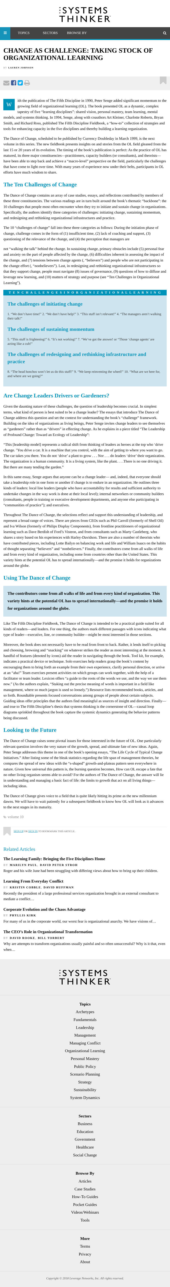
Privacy (85, 1254)
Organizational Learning (85, 1051)
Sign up (18, 831)
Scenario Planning (85, 1074)
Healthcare (85, 1147)
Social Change (85, 1155)
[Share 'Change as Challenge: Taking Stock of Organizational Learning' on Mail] (6, 83)
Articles (85, 1181)
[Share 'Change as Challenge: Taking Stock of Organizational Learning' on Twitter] (20, 83)
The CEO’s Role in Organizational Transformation (47, 932)
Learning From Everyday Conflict (33, 881)
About (85, 1262)
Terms (85, 1246)
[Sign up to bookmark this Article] (163, 78)
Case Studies (85, 1189)
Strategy (85, 1082)
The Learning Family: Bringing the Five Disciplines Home (54, 859)
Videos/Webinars (85, 1212)
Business (85, 1124)
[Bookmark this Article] (6, 829)
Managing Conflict (85, 1043)
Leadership (85, 1027)
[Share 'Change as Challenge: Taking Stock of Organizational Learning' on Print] (27, 83)
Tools (85, 1220)
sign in (33, 831)
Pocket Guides (85, 1204)
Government (85, 1139)
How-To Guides (85, 1197)
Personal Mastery (85, 1058)
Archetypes (85, 1012)
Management (85, 1035)
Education (85, 1131)
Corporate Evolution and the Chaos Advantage (44, 909)
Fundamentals (85, 1019)
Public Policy (85, 1066)
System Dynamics (85, 1097)
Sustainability (85, 1090)
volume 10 (16, 817)
